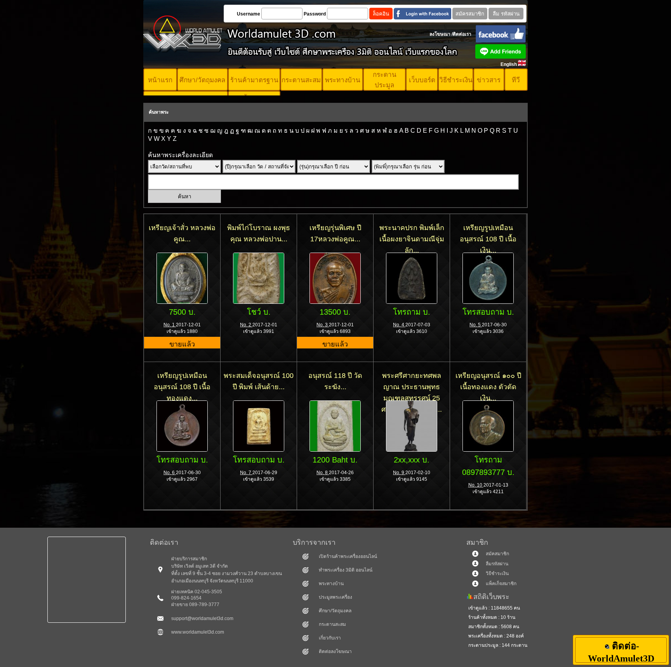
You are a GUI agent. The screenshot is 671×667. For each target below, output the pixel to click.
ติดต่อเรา (462, 34)
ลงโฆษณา (439, 34)
